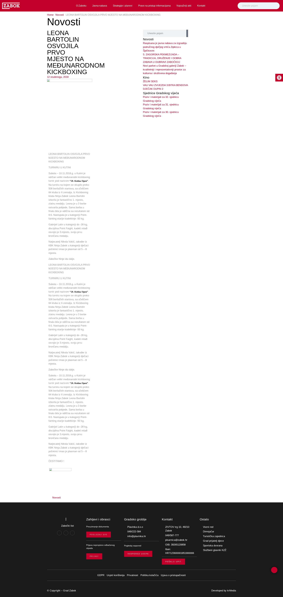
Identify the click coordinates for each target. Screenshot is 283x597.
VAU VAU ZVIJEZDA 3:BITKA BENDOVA (165, 85)
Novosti (59, 14)
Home (50, 14)
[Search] (277, 5)
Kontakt (201, 5)
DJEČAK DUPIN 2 (153, 89)
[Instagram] (66, 533)
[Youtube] (72, 533)
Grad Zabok (69, 590)
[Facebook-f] (59, 533)
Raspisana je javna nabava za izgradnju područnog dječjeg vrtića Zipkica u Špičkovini (165, 47)
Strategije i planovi (122, 5)
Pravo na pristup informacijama (154, 5)
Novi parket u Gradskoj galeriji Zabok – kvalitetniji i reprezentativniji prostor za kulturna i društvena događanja (164, 69)
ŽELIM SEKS (150, 81)
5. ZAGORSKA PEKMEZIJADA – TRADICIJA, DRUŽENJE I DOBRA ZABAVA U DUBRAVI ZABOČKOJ (162, 58)
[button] (72, 498)
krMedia (231, 590)
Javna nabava (99, 5)
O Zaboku (81, 5)
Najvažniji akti (184, 5)
